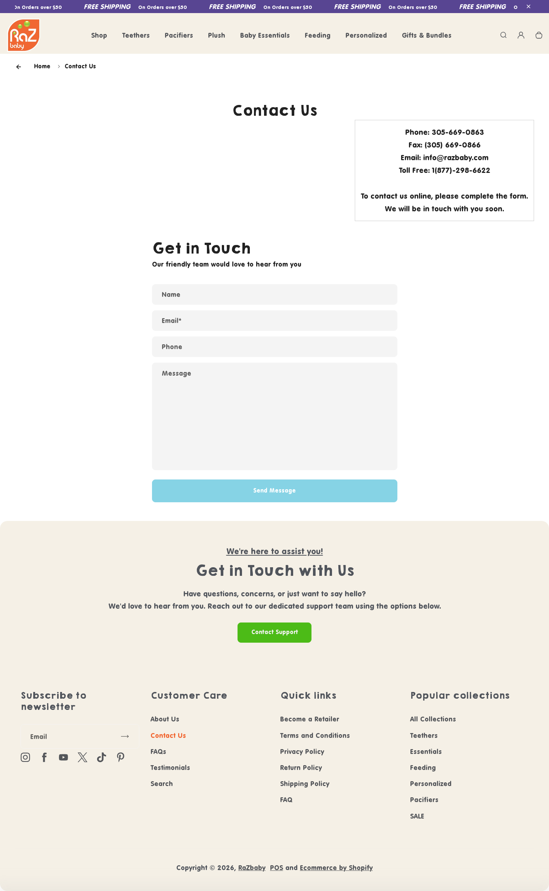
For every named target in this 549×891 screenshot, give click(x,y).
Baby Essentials (265, 35)
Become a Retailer (309, 719)
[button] (528, 6)
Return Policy (301, 768)
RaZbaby (252, 868)
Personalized (366, 35)
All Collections (433, 719)
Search (162, 784)
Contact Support (274, 632)
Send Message (274, 490)
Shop (99, 35)
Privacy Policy (302, 751)
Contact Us (168, 735)
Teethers (136, 35)
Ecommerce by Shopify (336, 868)
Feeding (318, 35)
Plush (216, 35)
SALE (417, 816)
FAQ (286, 800)
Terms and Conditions (315, 735)
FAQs (158, 751)
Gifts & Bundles (427, 35)
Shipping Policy (304, 784)
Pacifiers (179, 35)
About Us (165, 719)
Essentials (426, 751)
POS (276, 868)
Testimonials (170, 768)
